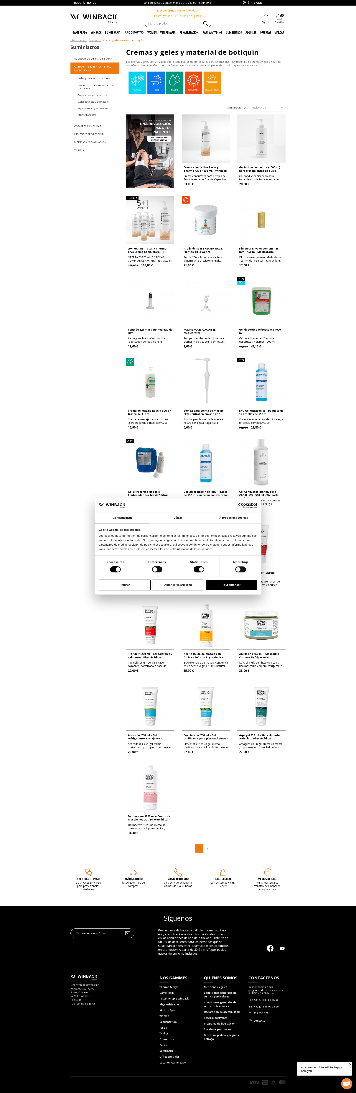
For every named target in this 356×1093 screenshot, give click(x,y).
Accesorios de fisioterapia (93, 58)
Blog (77, 2)
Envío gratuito (133, 879)
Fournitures (166, 1039)
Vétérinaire (166, 1051)
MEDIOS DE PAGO (267, 879)
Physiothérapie (169, 1004)
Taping (79, 150)
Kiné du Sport (168, 1010)
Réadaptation (168, 1022)
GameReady (166, 992)
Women (164, 1016)
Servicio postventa (215, 1018)
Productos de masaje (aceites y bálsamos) (95, 86)
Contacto (259, 1020)
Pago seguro (223, 879)
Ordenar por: (237, 107)
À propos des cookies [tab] (233, 517)
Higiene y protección (89, 134)
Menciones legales (215, 987)
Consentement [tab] (122, 517)
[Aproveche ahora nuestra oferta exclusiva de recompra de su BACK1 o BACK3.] (150, 151)
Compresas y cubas (87, 126)
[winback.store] (93, 18)
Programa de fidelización (219, 1023)
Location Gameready (172, 1062)
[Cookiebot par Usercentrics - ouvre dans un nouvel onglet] (241, 505)
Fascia (163, 1027)
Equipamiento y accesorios (93, 108)
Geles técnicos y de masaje (93, 101)
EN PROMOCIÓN (87, 115)
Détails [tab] (178, 517)
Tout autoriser (231, 584)
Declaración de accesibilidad (222, 1012)
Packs (163, 1045)
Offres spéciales (169, 1056)
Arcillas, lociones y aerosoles (94, 95)
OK (127, 933)
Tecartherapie (168, 998)
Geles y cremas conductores (94, 78)
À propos (89, 2)
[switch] (157, 569)
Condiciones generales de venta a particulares (220, 994)
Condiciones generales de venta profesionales (220, 1004)
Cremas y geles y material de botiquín (92, 68)
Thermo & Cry (168, 987)
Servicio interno (178, 879)
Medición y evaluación (90, 142)
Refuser (125, 584)
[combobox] (252, 3)
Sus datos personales (217, 1029)
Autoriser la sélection (178, 584)
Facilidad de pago (88, 879)
